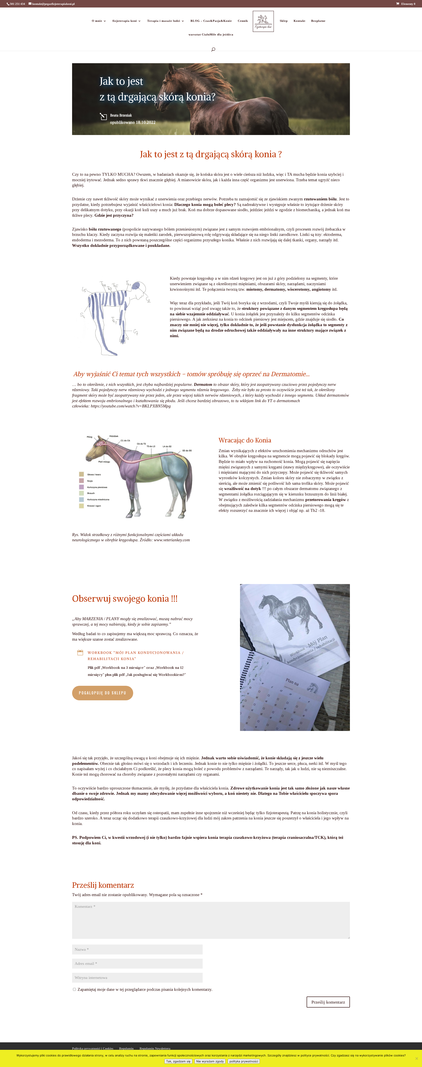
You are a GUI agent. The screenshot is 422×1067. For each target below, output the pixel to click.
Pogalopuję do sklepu (102, 692)
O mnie (97, 20)
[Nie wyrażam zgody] (416, 1058)
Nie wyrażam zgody (210, 1061)
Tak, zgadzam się (178, 1061)
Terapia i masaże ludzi (163, 20)
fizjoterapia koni (125, 20)
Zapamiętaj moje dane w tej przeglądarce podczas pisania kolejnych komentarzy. (145, 989)
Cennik (243, 20)
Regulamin (126, 1048)
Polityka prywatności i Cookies (92, 1048)
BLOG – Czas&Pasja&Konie (211, 20)
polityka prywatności (243, 1061)
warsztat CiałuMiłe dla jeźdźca (211, 34)
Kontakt (299, 20)
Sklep (284, 20)
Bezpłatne (318, 20)
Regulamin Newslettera (155, 1048)
